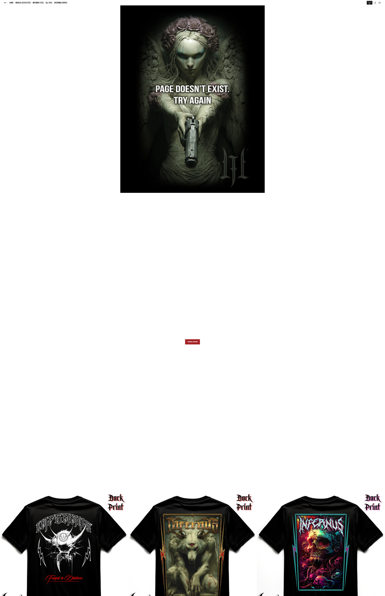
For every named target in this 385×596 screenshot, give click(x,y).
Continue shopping (192, 342)
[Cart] (379, 3)
